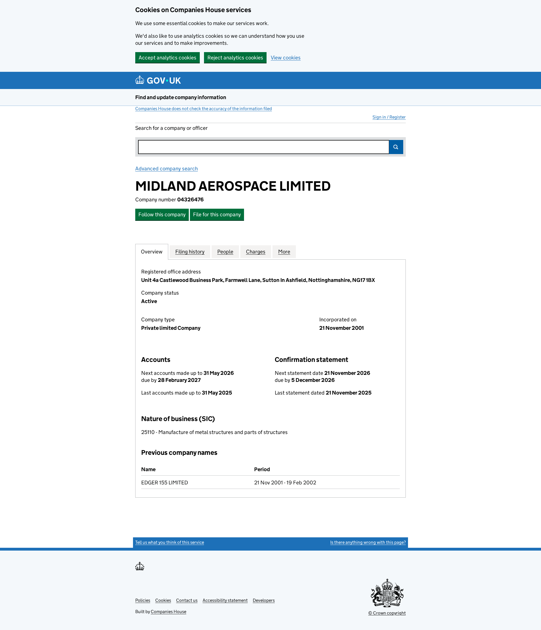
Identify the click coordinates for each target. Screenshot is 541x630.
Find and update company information (180, 97)
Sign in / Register (389, 117)
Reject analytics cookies (235, 57)
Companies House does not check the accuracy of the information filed (203, 108)
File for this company (217, 214)
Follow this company (162, 214)
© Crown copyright (387, 613)
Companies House (168, 611)
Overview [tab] (152, 251)
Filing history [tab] (190, 251)
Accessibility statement (225, 600)
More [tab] (284, 251)
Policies (142, 600)
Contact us (187, 600)
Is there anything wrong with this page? (368, 542)
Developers (264, 600)
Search (396, 147)
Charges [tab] (255, 251)
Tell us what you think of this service (169, 542)
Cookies (163, 600)
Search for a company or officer (171, 128)
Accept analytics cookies (167, 57)
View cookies (286, 57)
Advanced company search (166, 168)
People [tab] (225, 251)
